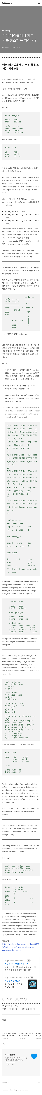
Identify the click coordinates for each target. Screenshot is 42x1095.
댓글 (3, 1044)
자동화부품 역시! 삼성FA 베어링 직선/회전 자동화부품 (14, 981)
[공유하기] (11, 999)
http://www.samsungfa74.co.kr (17, 977)
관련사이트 (5, 1082)
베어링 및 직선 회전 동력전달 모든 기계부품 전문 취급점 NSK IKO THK (13, 985)
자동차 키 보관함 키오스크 (16, 964)
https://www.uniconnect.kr (15, 961)
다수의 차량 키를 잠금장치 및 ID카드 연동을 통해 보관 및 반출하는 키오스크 (20, 968)
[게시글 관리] (14, 999)
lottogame (7, 3)
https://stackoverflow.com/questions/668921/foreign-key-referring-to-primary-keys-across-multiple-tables (20, 947)
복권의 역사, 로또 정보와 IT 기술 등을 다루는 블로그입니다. (16, 1059)
